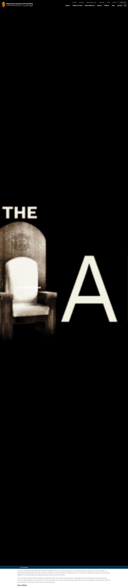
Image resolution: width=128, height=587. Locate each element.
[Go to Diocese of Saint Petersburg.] (17, 567)
